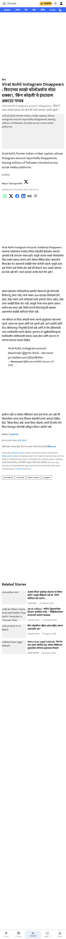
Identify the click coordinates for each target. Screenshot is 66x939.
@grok (26, 353)
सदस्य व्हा (14, 434)
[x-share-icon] (11, 198)
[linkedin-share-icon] (23, 198)
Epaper (7, 9)
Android (20, 469)
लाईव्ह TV (47, 936)
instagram (46, 477)
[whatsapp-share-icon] (4, 198)
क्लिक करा (51, 446)
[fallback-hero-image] (14, 597)
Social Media (8, 477)
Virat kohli (20, 477)
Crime (52, 9)
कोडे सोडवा (22, 440)
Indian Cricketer (33, 477)
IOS (29, 469)
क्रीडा (43, 9)
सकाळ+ (60, 936)
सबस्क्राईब (47, 3)
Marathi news (18, 453)
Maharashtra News (10, 456)
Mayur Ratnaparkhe (12, 184)
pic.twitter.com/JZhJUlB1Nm (25, 357)
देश (26, 9)
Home (6, 936)
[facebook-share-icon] (17, 198)
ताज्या (17, 9)
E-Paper (19, 936)
